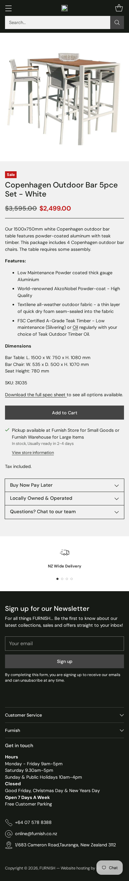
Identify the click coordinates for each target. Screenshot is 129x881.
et (63, 394)
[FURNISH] (64, 8)
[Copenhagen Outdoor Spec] (66, 394)
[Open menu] (8, 8)
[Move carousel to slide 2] (62, 579)
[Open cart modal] (118, 8)
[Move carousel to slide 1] (57, 579)
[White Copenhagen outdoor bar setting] (64, 97)
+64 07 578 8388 (33, 822)
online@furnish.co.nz (36, 833)
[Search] (117, 22)
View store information (33, 452)
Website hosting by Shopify (85, 868)
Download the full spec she (33, 394)
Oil (75, 327)
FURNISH (47, 868)
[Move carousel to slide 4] (71, 579)
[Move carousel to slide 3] (67, 579)
